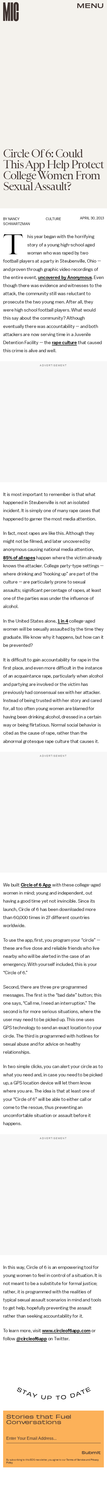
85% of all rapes (19, 557)
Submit (91, 1452)
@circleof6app (31, 1338)
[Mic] (11, 11)
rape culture (64, 342)
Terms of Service (75, 1460)
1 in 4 (63, 621)
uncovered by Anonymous (65, 277)
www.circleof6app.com (66, 1330)
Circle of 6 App (36, 885)
